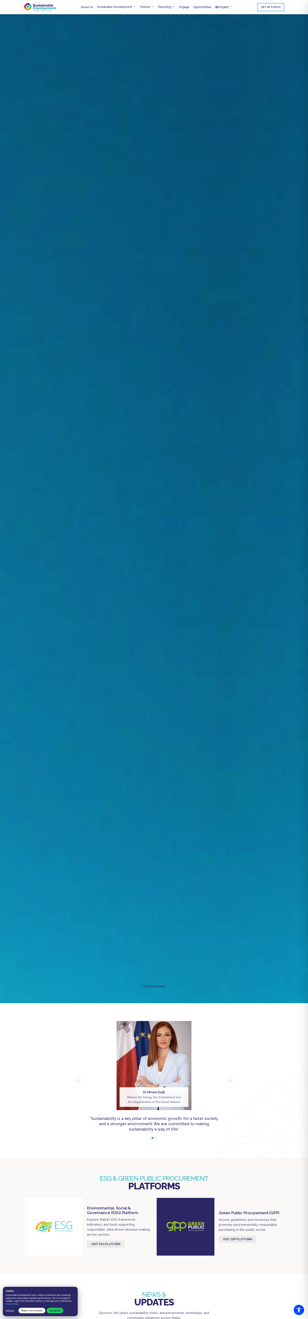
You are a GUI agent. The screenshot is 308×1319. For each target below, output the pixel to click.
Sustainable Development (114, 7)
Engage (184, 7)
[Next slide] (230, 1080)
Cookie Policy (12, 1303)
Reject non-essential (31, 1310)
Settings (10, 1310)
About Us (87, 7)
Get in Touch (271, 7)
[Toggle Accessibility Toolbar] (298, 1309)
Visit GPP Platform (237, 1239)
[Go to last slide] (77, 1080)
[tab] (152, 1138)
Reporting (164, 7)
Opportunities (202, 7)
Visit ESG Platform (105, 1244)
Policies (145, 7)
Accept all (55, 1310)
